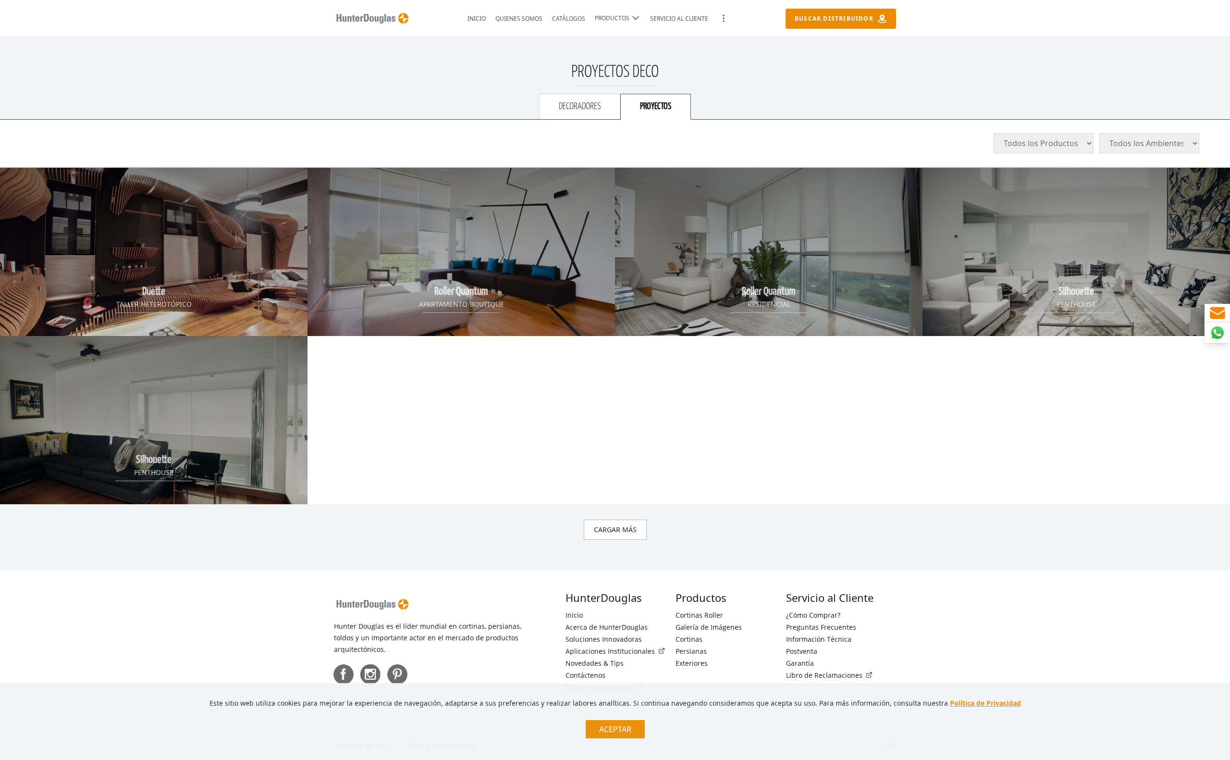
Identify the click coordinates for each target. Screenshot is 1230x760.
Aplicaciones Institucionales (611, 651)
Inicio (574, 615)
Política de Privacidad (985, 703)
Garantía (800, 663)
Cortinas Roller (699, 615)
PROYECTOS (655, 106)
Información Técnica (818, 639)
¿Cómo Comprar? (813, 615)
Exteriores (692, 663)
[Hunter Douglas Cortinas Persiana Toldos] (372, 18)
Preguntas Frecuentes (821, 627)
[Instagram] (370, 674)
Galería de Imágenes (709, 627)
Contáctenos (585, 675)
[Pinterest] (397, 674)
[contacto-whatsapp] (1217, 332)
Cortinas (689, 639)
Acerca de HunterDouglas (607, 627)
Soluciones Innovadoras (604, 639)
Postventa (801, 651)
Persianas (691, 651)
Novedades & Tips (595, 663)
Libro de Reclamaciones (825, 675)
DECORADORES (580, 106)
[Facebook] (343, 674)
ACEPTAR (615, 729)
